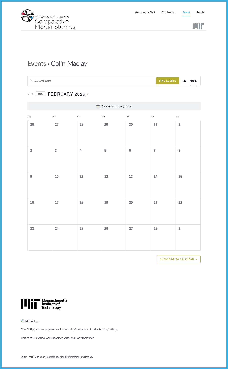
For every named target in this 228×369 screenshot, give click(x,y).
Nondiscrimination (70, 357)
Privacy (89, 357)
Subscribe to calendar (177, 259)
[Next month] (32, 93)
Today (40, 93)
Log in (24, 357)
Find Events (167, 80)
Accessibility (52, 357)
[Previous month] (28, 93)
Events (36, 63)
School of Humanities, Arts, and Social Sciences (65, 338)
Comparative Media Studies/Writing (95, 329)
